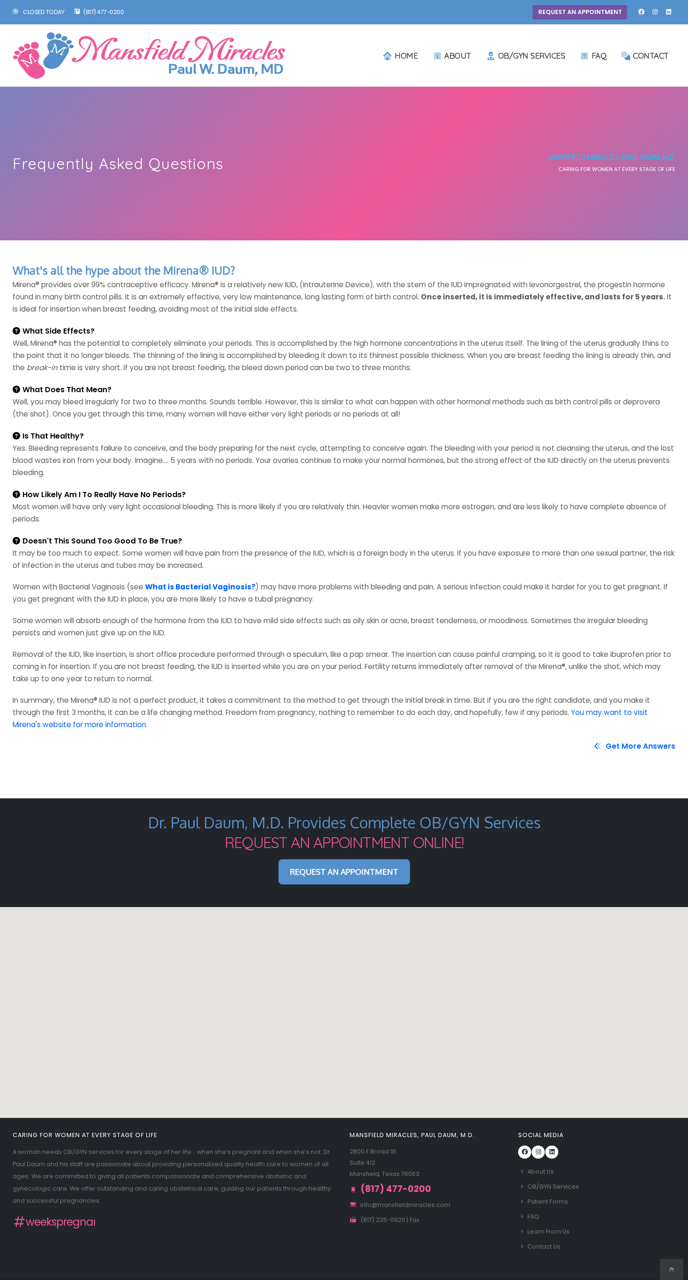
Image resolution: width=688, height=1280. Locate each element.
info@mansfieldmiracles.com (405, 1205)
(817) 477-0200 (103, 12)
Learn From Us (548, 1231)
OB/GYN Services (531, 55)
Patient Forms (547, 1202)
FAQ (599, 55)
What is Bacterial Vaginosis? (200, 587)
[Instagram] (654, 12)
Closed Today (43, 12)
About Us (540, 1172)
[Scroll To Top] (671, 1269)
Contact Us (543, 1246)
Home (406, 55)
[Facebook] (641, 12)
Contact (651, 55)
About (457, 55)
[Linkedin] (668, 12)
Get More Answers (639, 746)
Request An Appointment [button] (580, 12)
